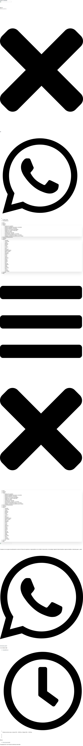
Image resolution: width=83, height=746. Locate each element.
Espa (6, 248)
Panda (6, 259)
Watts (6, 265)
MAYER (6, 257)
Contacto (4, 540)
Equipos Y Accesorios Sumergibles (11, 229)
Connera (6, 246)
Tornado (6, 270)
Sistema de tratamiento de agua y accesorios (13, 234)
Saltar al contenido (3, 0)
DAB (6, 245)
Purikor (6, 261)
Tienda (3, 225)
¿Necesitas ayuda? (3, 645)
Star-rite (6, 263)
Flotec (6, 256)
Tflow (6, 268)
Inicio (3, 490)
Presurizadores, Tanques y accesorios (12, 233)
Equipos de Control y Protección (11, 230)
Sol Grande (7, 271)
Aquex (6, 242)
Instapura (6, 253)
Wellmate (6, 264)
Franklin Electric (8, 250)
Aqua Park (7, 241)
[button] (41, 382)
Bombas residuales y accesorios (11, 228)
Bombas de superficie (9, 226)
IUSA (6, 254)
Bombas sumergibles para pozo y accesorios (13, 227)
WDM (6, 266)
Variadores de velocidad (9, 232)
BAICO (6, 244)
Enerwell (6, 249)
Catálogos (4, 506)
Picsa (6, 262)
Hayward (6, 252)
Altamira (6, 240)
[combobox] (6, 8)
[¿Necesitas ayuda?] (41, 644)
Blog (3, 273)
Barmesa (6, 243)
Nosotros (4, 491)
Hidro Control (7, 251)
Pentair (6, 260)
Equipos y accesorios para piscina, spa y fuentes (14, 235)
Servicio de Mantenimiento (7, 237)
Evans (6, 255)
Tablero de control (8, 231)
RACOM (7, 267)
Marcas (3, 239)
